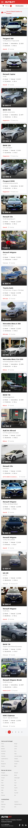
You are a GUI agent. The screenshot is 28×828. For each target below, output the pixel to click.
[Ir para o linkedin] (26, 825)
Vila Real (3, 753)
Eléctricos (3, 804)
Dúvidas (19, 819)
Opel (2, 780)
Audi (15, 782)
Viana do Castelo (18, 756)
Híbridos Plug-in (18, 804)
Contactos (4, 821)
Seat (15, 785)
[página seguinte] (21, 732)
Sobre (2, 819)
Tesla (2, 792)
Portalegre (16, 761)
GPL (15, 806)
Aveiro (15, 746)
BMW (15, 775)
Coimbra (3, 756)
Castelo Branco (4, 758)
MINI (2, 790)
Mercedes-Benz (4, 775)
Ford (2, 782)
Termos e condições (10, 819)
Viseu (15, 753)
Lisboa (2, 746)
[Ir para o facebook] (20, 825)
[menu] (2, 2)
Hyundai (16, 792)
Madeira (16, 758)
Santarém (3, 751)
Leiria (15, 748)
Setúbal (3, 748)
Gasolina (16, 801)
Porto (2, 743)
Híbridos (3, 806)
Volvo (15, 790)
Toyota (15, 787)
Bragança (3, 763)
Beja (15, 766)
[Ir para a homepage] (10, 2)
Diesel (2, 801)
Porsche (3, 795)
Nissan (2, 785)
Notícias (10, 821)
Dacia (2, 787)
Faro (15, 751)
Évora (2, 761)
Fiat (15, 780)
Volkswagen (17, 777)
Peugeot (3, 772)
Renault (16, 772)
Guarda (3, 766)
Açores (15, 763)
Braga (15, 743)
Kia (15, 795)
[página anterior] (6, 732)
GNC (2, 809)
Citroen (3, 777)
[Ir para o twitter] (23, 825)
